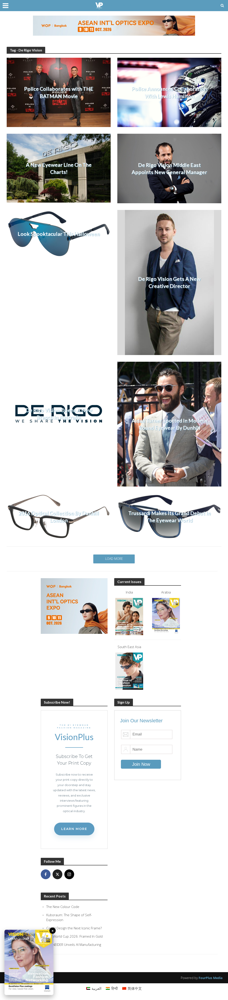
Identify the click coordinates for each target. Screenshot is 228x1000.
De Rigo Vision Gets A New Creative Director (169, 282)
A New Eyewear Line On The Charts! (59, 168)
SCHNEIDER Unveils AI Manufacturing (73, 944)
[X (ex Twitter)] (57, 874)
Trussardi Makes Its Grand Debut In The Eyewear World (169, 516)
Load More (114, 558)
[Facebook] (46, 874)
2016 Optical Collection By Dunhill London (58, 516)
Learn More (74, 829)
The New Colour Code (62, 906)
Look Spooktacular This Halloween (59, 234)
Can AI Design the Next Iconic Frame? (74, 928)
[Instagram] (69, 874)
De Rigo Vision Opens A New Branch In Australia (58, 413)
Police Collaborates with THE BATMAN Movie (58, 92)
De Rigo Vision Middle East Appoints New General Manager (169, 168)
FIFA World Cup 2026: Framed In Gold (74, 936)
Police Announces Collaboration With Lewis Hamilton (169, 92)
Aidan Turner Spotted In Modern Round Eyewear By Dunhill (169, 424)
